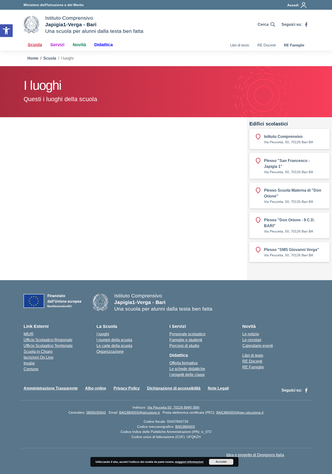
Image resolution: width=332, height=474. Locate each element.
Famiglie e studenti (185, 340)
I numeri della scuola (114, 340)
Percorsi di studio (184, 346)
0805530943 (96, 412)
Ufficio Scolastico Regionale (48, 340)
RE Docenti (266, 45)
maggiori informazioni (189, 461)
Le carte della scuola (114, 346)
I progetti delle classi (187, 375)
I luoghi (102, 334)
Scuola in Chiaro (38, 351)
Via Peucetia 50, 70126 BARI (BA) (173, 407)
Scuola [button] (35, 44)
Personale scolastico (187, 334)
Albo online (95, 388)
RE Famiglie (294, 45)
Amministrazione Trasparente (51, 388)
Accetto (221, 462)
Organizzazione (110, 351)
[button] (6, 30)
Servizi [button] (57, 44)
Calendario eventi (257, 346)
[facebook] (306, 24)
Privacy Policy (127, 388)
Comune (31, 369)
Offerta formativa (183, 363)
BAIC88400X (185, 427)
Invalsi (29, 363)
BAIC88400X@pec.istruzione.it (239, 412)
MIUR (29, 334)
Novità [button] (79, 44)
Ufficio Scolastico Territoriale (48, 346)
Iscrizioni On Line (38, 357)
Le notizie (250, 334)
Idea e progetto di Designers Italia (255, 455)
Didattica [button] (103, 44)
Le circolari (251, 340)
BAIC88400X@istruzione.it (139, 412)
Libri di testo (239, 45)
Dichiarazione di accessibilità (174, 388)
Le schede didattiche (187, 369)
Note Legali (218, 388)
